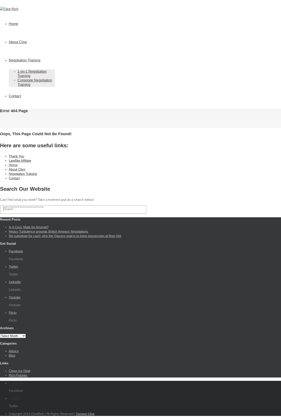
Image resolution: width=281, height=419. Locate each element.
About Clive (18, 42)
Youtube (14, 297)
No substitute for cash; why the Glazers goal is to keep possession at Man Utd (65, 236)
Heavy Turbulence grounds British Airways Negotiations (48, 231)
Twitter (13, 266)
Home (13, 24)
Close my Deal (19, 371)
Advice (14, 351)
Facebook (16, 251)
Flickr (13, 313)
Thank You (16, 156)
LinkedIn (15, 282)
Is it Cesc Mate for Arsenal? (29, 227)
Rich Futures (18, 375)
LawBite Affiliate (20, 160)
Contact (15, 96)
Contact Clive (85, 413)
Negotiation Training (24, 60)
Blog (12, 355)
